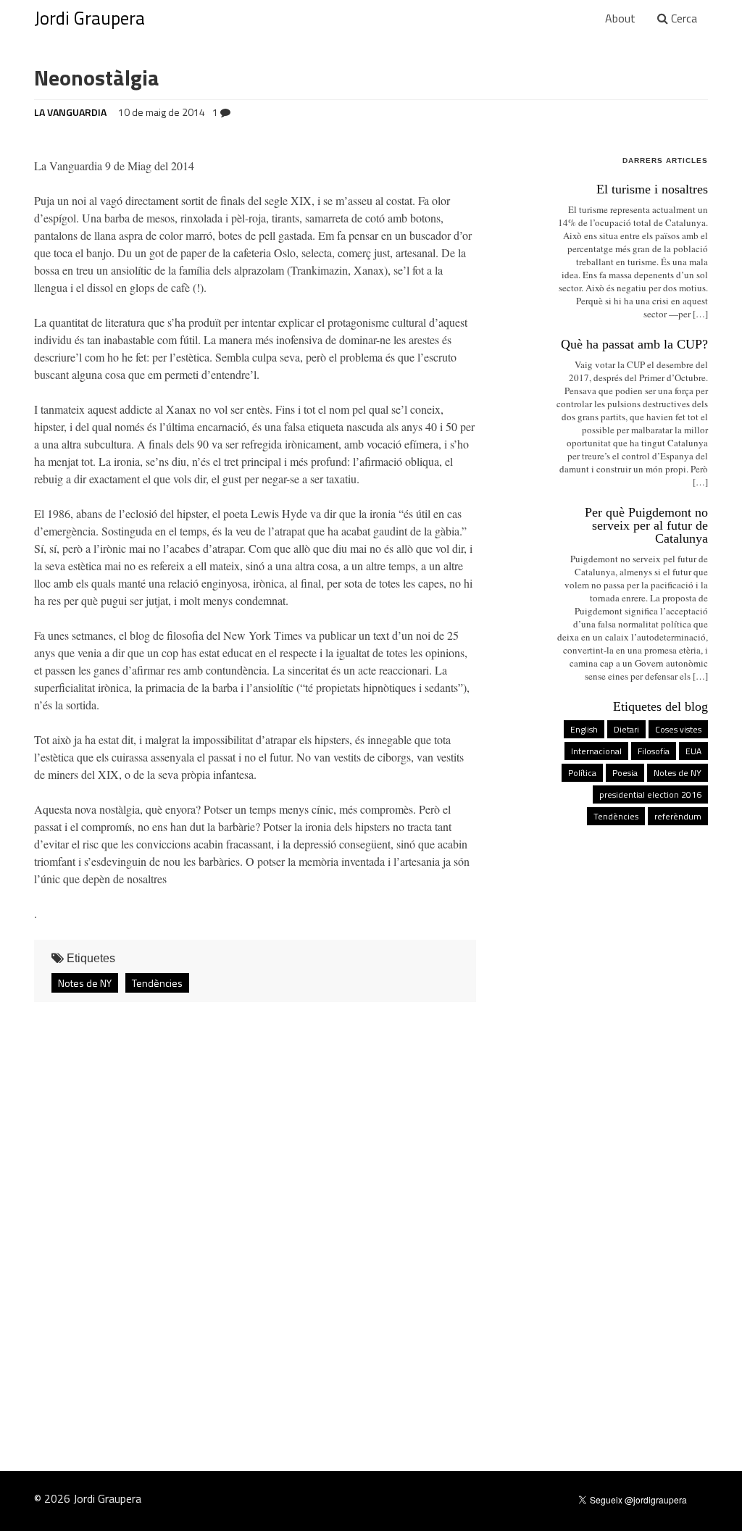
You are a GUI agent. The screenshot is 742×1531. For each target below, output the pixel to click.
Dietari (626, 729)
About (620, 18)
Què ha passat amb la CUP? (634, 344)
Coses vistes (678, 729)
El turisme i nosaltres (652, 189)
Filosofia (654, 751)
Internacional (596, 751)
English (584, 729)
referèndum (677, 816)
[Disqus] (371, 1205)
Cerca (682, 18)
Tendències (157, 982)
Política (582, 773)
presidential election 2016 (650, 794)
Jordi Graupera (89, 18)
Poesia (625, 773)
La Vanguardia (70, 112)
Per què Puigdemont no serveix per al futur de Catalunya (646, 525)
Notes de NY (85, 982)
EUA (693, 751)
